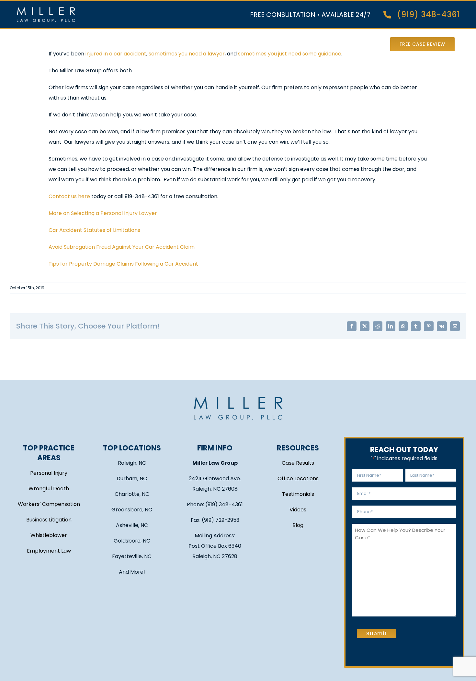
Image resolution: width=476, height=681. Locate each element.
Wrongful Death (48, 488)
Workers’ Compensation (49, 504)
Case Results (298, 463)
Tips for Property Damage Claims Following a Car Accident (123, 264)
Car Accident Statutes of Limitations (94, 230)
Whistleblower (48, 535)
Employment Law (49, 551)
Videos (297, 509)
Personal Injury (48, 473)
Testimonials (298, 494)
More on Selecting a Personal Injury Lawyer (103, 213)
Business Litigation (49, 519)
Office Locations (298, 478)
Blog (297, 525)
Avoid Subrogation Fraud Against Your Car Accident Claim (122, 247)
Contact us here (69, 196)
